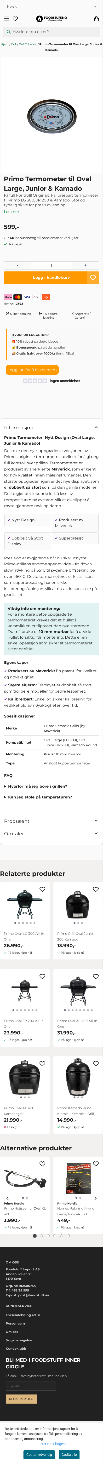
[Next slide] (95, 1198)
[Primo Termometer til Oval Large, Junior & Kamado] (51, 115)
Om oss (12, 1332)
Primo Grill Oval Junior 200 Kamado (75, 936)
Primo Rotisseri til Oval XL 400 (25, 1211)
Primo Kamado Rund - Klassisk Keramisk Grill (75, 1111)
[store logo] (51, 18)
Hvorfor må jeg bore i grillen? (37, 786)
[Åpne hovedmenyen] (6, 18)
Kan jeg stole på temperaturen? (40, 797)
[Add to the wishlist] (42, 889)
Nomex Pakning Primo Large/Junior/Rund (75, 1211)
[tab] (35, 1236)
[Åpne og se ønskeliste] (15, 18)
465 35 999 (20, 1290)
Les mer (11, 211)
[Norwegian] (51, 6)
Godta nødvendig (39, 1455)
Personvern (15, 1323)
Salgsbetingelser (19, 1340)
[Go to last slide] (7, 1198)
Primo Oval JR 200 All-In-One (24, 1023)
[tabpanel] (25, 1198)
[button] (93, 278)
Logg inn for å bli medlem (32, 369)
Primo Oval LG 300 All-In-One (24, 936)
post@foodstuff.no (33, 1295)
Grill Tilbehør (28, 44)
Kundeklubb (16, 1348)
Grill (14, 44)
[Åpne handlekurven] (96, 18)
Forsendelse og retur (23, 1315)
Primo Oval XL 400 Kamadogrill (19, 1111)
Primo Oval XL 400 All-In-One (77, 1023)
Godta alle (69, 1455)
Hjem (5, 44)
